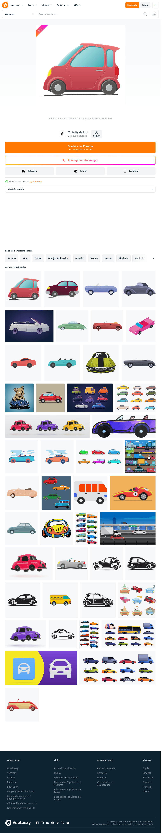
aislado (79, 258)
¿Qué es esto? (36, 181)
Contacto (102, 772)
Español (146, 772)
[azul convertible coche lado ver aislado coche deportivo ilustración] (101, 289)
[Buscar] (145, 14)
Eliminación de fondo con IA (22, 803)
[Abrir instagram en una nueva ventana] (42, 822)
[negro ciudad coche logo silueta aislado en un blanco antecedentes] (22, 600)
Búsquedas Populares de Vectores (67, 783)
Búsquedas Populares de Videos (67, 798)
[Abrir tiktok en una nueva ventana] (57, 822)
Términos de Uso (100, 824)
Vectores (15, 5)
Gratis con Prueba (80, 147)
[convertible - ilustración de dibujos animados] (71, 563)
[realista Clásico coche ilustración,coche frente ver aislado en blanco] (101, 363)
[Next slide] (150, 258)
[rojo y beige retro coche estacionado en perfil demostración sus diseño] (22, 705)
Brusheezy (12, 768)
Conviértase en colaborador (105, 783)
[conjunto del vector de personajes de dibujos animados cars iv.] (141, 456)
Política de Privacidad (121, 824)
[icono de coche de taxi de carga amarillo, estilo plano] (60, 600)
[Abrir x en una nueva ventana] (62, 822)
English (146, 768)
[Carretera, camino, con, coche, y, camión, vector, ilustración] (129, 528)
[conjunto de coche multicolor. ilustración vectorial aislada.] (86, 528)
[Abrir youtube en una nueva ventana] (68, 822)
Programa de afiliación (66, 777)
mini (25, 258)
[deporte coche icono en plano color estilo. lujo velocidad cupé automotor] (23, 363)
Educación (12, 786)
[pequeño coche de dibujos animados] (62, 289)
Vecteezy (11, 772)
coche (38, 258)
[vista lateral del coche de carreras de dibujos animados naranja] (134, 493)
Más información (16, 189)
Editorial (61, 5)
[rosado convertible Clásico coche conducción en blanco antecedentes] (22, 493)
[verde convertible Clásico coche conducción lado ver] (72, 326)
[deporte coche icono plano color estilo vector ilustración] (21, 456)
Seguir (96, 135)
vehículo (139, 258)
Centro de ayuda (106, 768)
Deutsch (146, 782)
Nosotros (102, 777)
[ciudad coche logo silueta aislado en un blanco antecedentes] (141, 563)
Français (146, 786)
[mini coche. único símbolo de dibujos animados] (23, 289)
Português (147, 777)
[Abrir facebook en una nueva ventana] (37, 822)
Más (76, 5)
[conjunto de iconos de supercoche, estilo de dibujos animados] (138, 600)
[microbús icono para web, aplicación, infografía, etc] (90, 493)
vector (108, 258)
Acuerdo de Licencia (65, 768)
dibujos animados (58, 258)
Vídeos (45, 5)
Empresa (12, 782)
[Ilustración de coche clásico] (50, 398)
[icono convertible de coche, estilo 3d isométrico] (142, 326)
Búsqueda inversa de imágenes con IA (18, 797)
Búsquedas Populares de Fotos (67, 791)
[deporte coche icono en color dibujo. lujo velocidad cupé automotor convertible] (125, 426)
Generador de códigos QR (21, 807)
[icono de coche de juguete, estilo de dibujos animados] (56, 528)
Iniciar (145, 5)
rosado (12, 258)
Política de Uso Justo (143, 824)
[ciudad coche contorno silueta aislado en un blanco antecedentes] (106, 563)
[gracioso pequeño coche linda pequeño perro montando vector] (19, 398)
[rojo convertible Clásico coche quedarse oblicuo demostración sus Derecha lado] (107, 326)
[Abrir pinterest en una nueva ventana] (52, 822)
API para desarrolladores (20, 791)
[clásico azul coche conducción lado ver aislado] (21, 528)
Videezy (11, 777)
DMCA (57, 772)
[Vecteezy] (5, 5)
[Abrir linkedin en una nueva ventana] (47, 822)
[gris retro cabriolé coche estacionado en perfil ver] (140, 363)
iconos (94, 258)
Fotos (31, 5)
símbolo (123, 258)
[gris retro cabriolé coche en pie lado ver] (140, 289)
